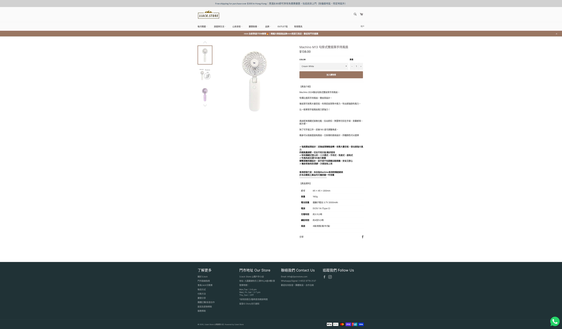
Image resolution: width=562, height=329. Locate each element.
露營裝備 (253, 26)
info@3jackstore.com (297, 276)
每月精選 (202, 26)
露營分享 (202, 298)
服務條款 (202, 311)
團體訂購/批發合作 (206, 302)
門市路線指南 (204, 281)
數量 (351, 59)
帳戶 (362, 26)
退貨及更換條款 (205, 306)
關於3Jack (203, 276)
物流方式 (202, 289)
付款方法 (202, 293)
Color (302, 59)
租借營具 (298, 26)
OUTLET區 (282, 26)
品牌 (267, 26)
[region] (281, 3)
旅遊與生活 (219, 26)
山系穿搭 (236, 26)
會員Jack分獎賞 (205, 285)
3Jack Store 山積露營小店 (214, 324)
